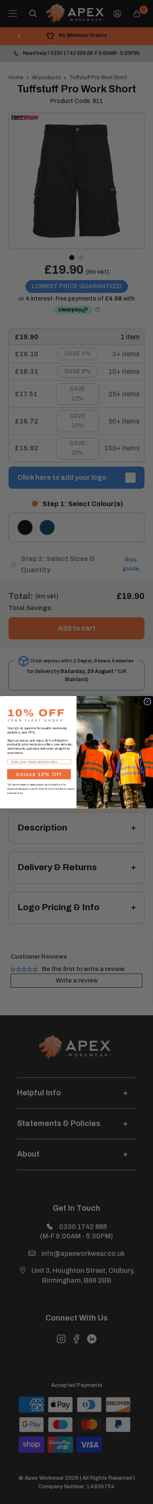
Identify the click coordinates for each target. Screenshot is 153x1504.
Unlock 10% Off (39, 774)
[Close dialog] (147, 702)
